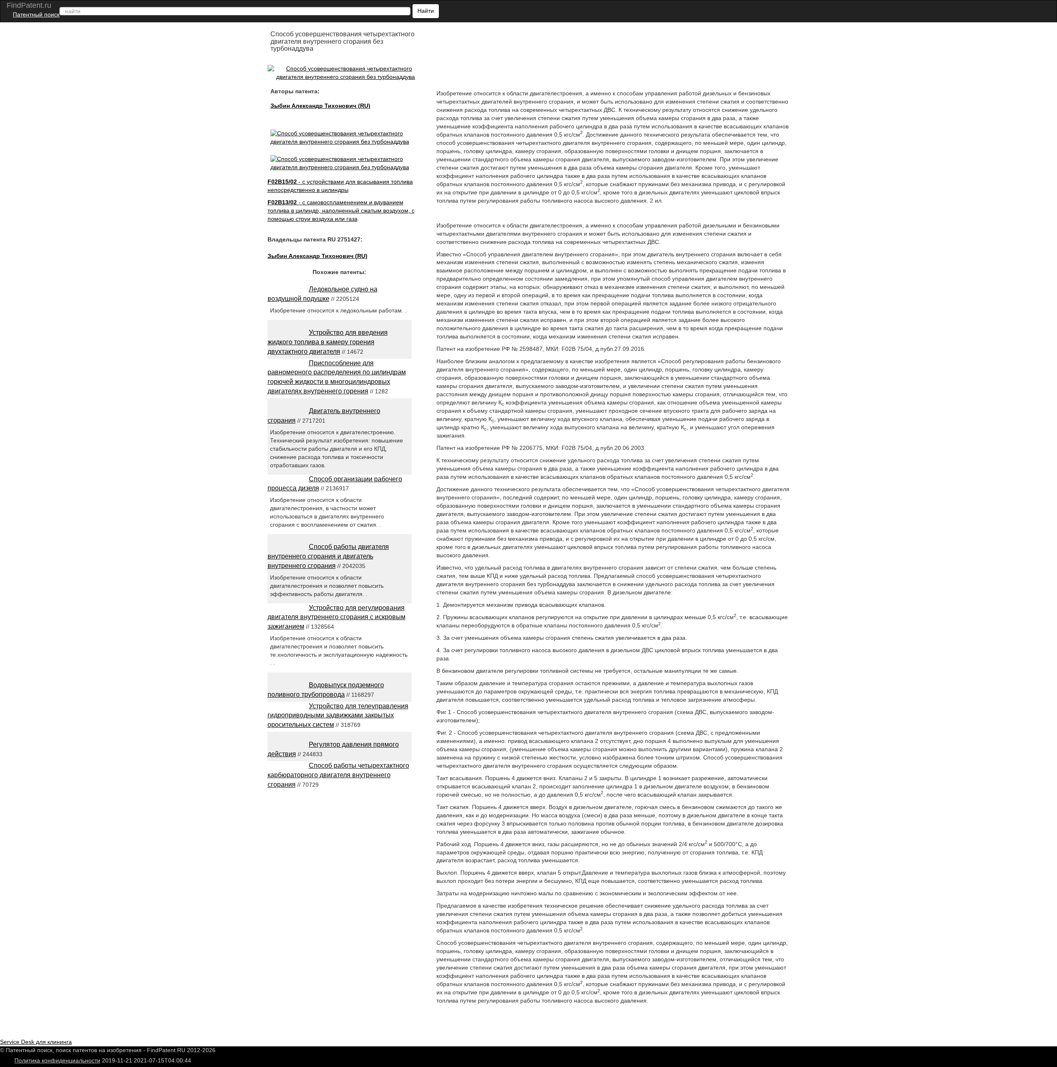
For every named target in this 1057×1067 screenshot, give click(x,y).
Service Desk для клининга (36, 1042)
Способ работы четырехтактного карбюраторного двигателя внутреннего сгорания (338, 775)
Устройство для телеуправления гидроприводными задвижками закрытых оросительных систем (338, 716)
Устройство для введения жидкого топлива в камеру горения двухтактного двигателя (328, 342)
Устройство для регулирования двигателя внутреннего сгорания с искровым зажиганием (336, 617)
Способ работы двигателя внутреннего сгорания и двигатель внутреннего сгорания (328, 556)
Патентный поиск (36, 14)
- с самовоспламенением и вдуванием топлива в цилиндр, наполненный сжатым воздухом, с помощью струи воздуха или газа (341, 210)
